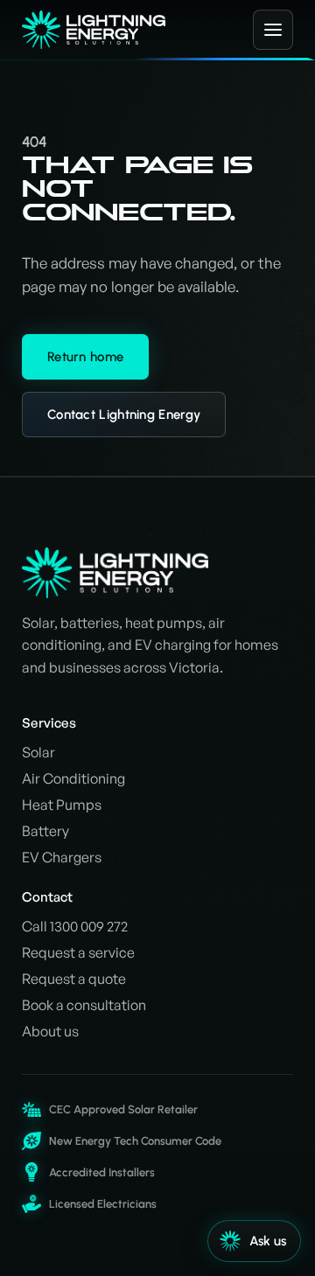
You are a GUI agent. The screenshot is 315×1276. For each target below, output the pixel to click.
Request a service (78, 952)
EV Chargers (62, 857)
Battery (45, 831)
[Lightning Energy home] (126, 30)
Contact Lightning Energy (123, 414)
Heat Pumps (62, 804)
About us (50, 1031)
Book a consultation (84, 1005)
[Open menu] (273, 30)
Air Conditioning (73, 778)
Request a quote (74, 978)
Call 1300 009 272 (75, 926)
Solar (38, 752)
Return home (85, 357)
